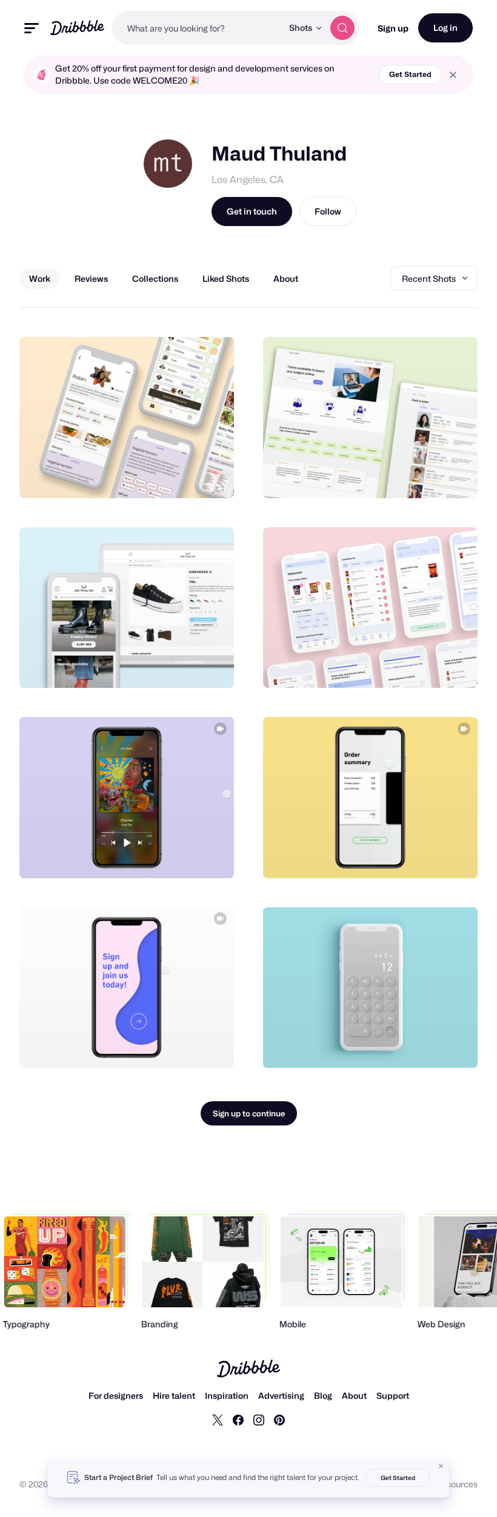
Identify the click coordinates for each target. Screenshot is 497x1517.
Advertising (281, 1395)
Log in (445, 27)
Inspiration (226, 1395)
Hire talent (174, 1395)
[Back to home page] (77, 27)
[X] (217, 1419)
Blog (323, 1395)
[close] (453, 74)
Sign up (393, 28)
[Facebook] (238, 1419)
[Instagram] (258, 1419)
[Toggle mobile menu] (31, 28)
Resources (457, 1484)
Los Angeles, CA (248, 179)
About (354, 1395)
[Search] (342, 28)
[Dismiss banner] (441, 1466)
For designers (115, 1395)
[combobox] (197, 28)
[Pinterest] (279, 1419)
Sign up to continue (249, 1113)
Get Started (410, 74)
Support (392, 1395)
